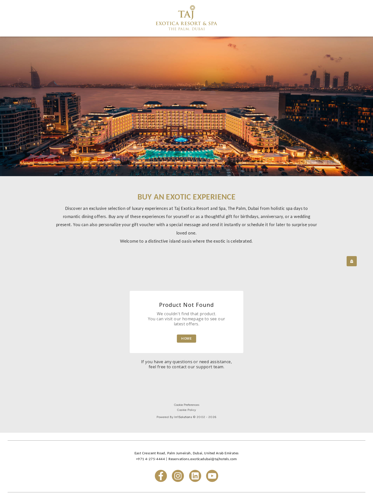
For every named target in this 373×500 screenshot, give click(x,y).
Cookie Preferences (186, 404)
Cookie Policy (186, 409)
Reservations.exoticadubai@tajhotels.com (202, 459)
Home (186, 338)
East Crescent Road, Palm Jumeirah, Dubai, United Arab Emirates (186, 453)
